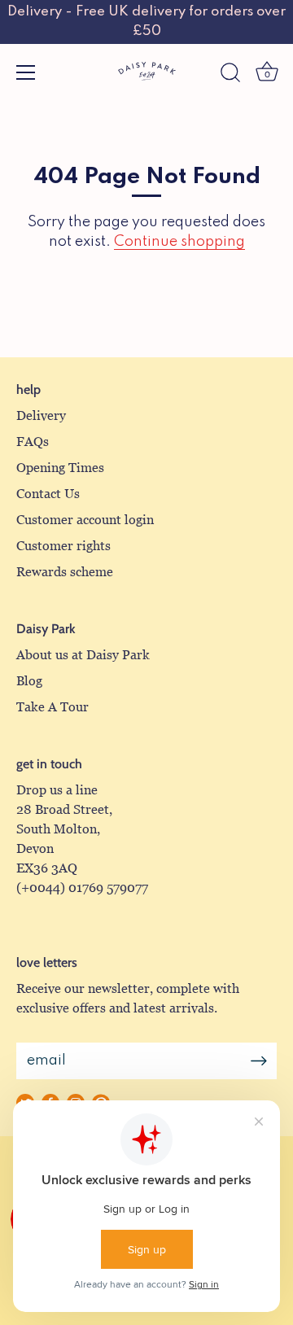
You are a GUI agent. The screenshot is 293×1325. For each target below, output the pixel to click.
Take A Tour (52, 707)
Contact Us (48, 493)
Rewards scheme (64, 571)
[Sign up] (259, 1061)
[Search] (230, 75)
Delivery (41, 415)
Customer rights (63, 545)
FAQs (32, 441)
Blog (29, 681)
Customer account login (85, 519)
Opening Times (60, 467)
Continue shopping (179, 241)
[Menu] (26, 72)
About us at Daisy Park (83, 654)
